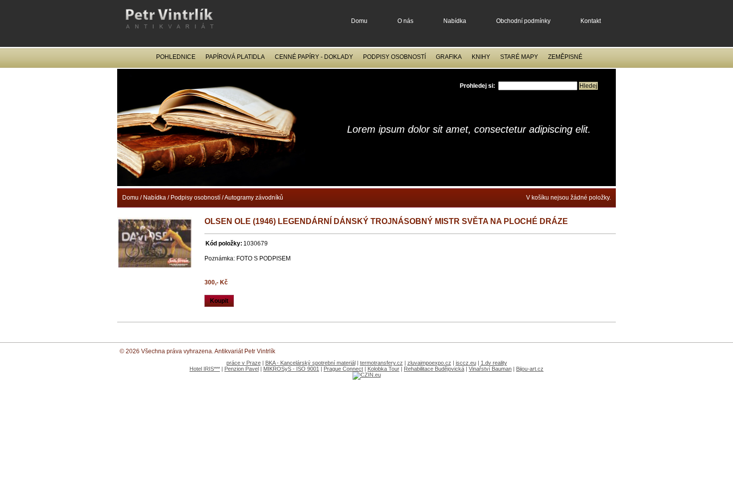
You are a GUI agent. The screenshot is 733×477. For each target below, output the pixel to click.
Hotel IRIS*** (204, 369)
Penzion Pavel (241, 369)
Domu (359, 20)
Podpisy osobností (394, 56)
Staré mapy (519, 56)
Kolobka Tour (383, 369)
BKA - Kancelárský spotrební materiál (310, 363)
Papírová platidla (235, 56)
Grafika (449, 56)
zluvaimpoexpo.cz (429, 363)
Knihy (481, 56)
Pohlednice (175, 56)
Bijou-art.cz (530, 369)
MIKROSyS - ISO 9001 (291, 369)
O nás (405, 20)
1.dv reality (494, 363)
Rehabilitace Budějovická (434, 369)
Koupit (219, 300)
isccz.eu (466, 363)
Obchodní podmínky (523, 20)
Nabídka (454, 20)
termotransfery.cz (381, 363)
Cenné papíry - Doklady (314, 56)
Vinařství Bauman (490, 369)
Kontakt (590, 20)
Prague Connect (343, 369)
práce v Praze (243, 363)
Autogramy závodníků (253, 197)
